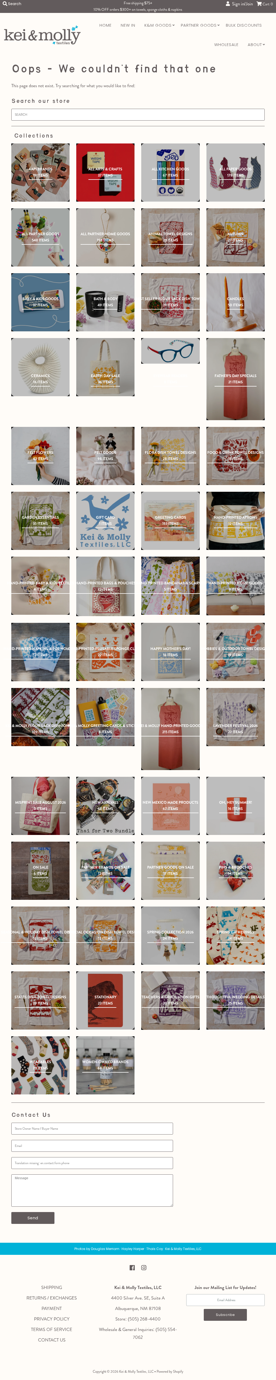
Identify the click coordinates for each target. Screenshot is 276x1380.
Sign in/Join (241, 4)
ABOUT (255, 44)
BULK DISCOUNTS (244, 25)
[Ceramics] (40, 367)
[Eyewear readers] (170, 351)
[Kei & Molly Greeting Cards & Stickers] (105, 717)
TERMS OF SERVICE (51, 1329)
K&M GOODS (158, 25)
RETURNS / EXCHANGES (51, 1298)
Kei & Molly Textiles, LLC (136, 1371)
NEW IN (128, 25)
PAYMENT (52, 1308)
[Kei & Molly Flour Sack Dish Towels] (40, 717)
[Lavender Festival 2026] (235, 717)
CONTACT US (51, 1340)
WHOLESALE (226, 44)
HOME (105, 25)
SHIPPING (51, 1287)
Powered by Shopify (170, 1371)
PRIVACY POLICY (52, 1319)
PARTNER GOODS (199, 25)
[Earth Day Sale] (105, 367)
